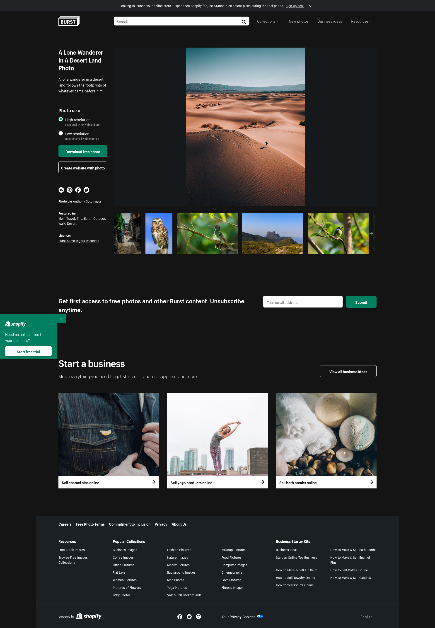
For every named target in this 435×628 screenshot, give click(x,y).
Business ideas (330, 21)
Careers (65, 524)
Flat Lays (119, 572)
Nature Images (177, 557)
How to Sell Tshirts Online (295, 584)
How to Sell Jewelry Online (295, 577)
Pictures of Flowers (127, 587)
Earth (88, 218)
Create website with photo (83, 167)
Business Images (125, 549)
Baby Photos (121, 594)
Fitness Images (232, 587)
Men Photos (175, 579)
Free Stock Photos (71, 549)
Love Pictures (231, 579)
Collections (266, 21)
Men (61, 218)
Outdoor (99, 218)
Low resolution (77, 133)
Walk (61, 223)
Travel (70, 218)
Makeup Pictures (234, 549)
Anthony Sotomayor (87, 200)
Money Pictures (178, 564)
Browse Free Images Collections (73, 560)
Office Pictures (123, 564)
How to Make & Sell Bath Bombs (353, 549)
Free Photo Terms (90, 524)
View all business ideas (348, 371)
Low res (129, 249)
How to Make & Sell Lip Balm (296, 569)
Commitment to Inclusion (129, 524)
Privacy (161, 524)
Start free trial (28, 351)
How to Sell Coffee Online (349, 569)
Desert (72, 223)
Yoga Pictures (177, 587)
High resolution (77, 119)
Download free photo (82, 151)
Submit (361, 302)
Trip (79, 218)
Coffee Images (123, 557)
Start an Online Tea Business (296, 557)
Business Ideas (286, 549)
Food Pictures (232, 557)
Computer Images (234, 564)
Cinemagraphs (232, 572)
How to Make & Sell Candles (350, 577)
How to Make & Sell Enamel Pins (350, 560)
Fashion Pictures (179, 549)
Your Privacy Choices (239, 616)
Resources (360, 21)
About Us (179, 524)
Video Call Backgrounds (184, 594)
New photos (299, 21)
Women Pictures (125, 579)
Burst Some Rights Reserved (78, 240)
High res (206, 249)
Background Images (181, 572)
